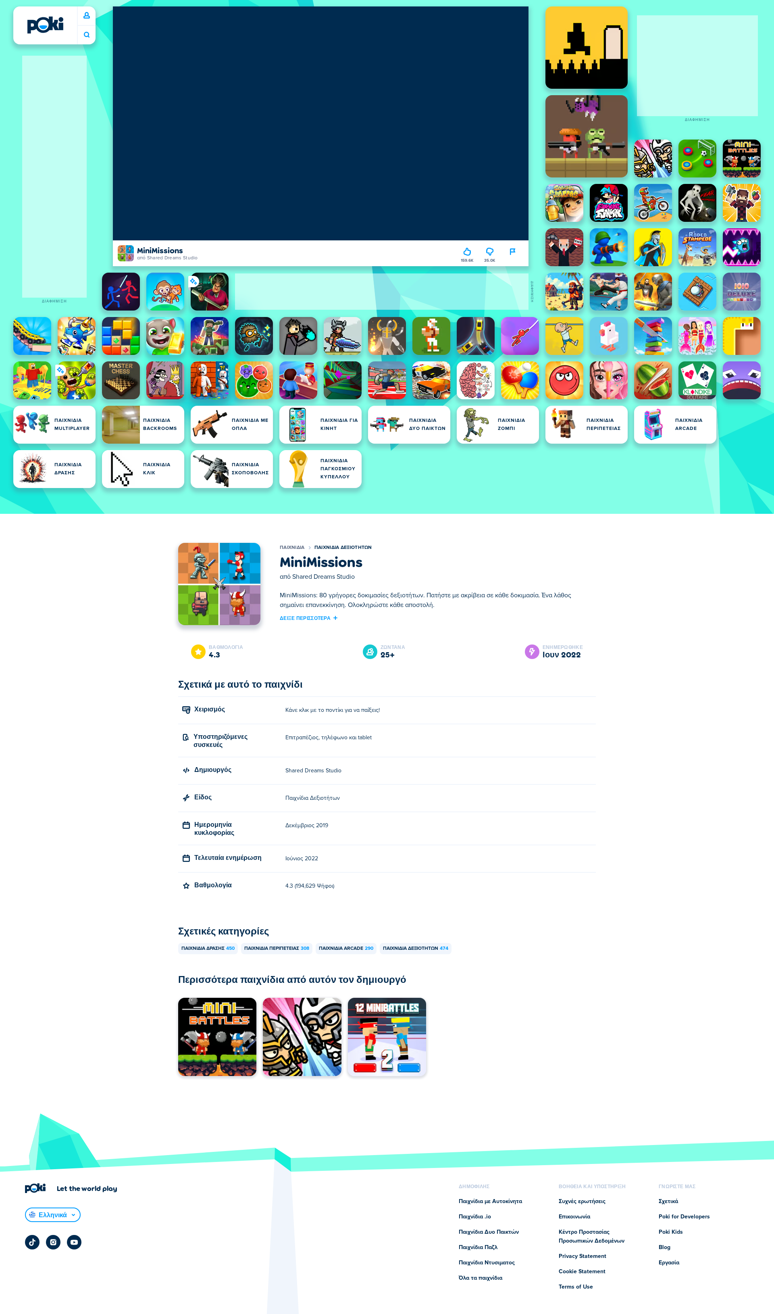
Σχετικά (668, 1201)
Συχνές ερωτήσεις (582, 1201)
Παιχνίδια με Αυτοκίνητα (490, 1201)
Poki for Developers (684, 1217)
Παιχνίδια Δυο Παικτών (489, 1232)
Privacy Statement (582, 1256)
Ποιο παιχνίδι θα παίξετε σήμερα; (87, 34)
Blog (664, 1247)
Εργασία (669, 1263)
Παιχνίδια (292, 547)
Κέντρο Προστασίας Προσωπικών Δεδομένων (591, 1236)
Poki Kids (671, 1232)
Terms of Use (576, 1287)
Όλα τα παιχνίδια (480, 1278)
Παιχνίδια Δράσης (208, 948)
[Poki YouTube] (74, 1242)
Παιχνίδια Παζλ (478, 1247)
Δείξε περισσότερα (305, 618)
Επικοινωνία (574, 1217)
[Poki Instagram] (53, 1242)
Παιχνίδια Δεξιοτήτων (343, 547)
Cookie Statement (582, 1271)
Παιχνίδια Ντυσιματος (487, 1263)
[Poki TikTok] (32, 1242)
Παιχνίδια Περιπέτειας (276, 948)
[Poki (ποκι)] (45, 25)
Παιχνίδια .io (475, 1217)
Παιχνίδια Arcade (346, 948)
